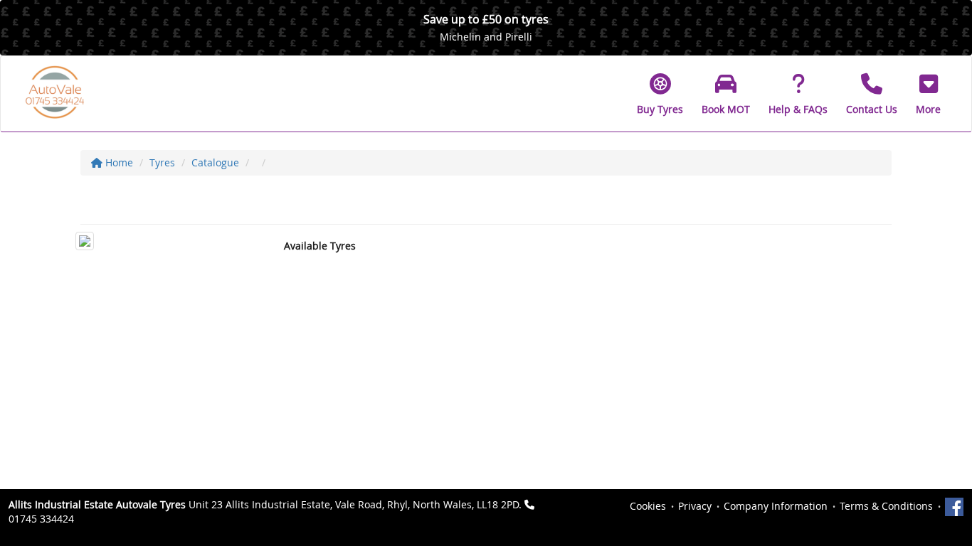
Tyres (162, 162)
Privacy (695, 506)
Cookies (648, 506)
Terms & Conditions (886, 506)
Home (117, 162)
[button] (928, 94)
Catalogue (215, 162)
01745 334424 (41, 518)
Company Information (776, 506)
